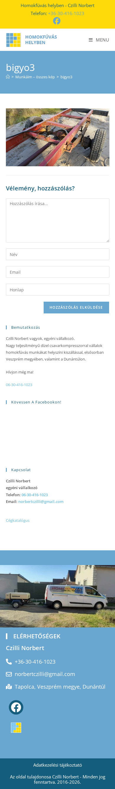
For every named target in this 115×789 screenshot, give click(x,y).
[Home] (8, 76)
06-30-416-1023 (19, 384)
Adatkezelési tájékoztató (57, 765)
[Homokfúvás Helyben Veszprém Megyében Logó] (16, 727)
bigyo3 (66, 76)
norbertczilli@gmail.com (40, 501)
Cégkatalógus (17, 520)
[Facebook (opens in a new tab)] (57, 21)
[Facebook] (16, 707)
